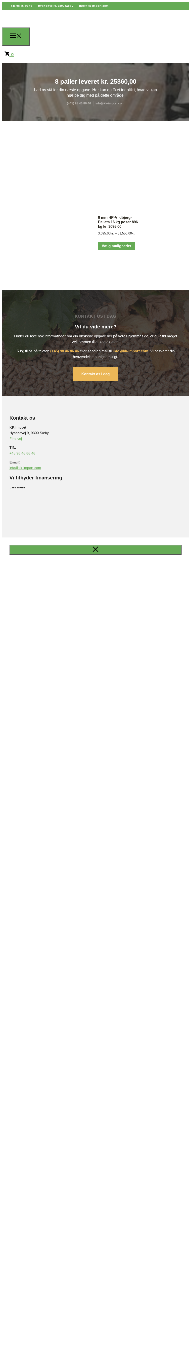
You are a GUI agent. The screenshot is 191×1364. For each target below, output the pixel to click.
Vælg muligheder (116, 246)
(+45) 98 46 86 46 (64, 351)
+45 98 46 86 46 (22, 5)
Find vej (15, 439)
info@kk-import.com (94, 5)
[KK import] (50, 35)
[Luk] (95, 550)
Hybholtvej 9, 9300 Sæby (56, 5)
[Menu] (16, 36)
